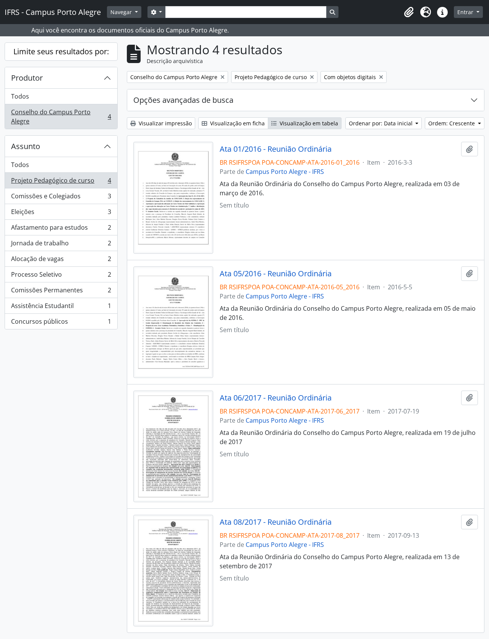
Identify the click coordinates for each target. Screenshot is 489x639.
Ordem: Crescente (452, 123)
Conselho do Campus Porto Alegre (61, 116)
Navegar (121, 12)
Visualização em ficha (237, 123)
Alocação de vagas (61, 261)
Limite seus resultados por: (61, 51)
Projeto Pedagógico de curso (61, 182)
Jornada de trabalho (61, 245)
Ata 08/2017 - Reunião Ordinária (276, 522)
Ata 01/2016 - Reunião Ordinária (276, 149)
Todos (20, 96)
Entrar (466, 12)
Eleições (61, 214)
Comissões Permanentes (61, 292)
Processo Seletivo (61, 276)
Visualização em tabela (308, 123)
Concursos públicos (61, 323)
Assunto (25, 146)
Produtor (27, 78)
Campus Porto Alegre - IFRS (285, 171)
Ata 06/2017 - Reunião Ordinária (276, 397)
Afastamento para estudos (61, 229)
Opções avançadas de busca (183, 100)
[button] (408, 12)
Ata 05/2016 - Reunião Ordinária (276, 273)
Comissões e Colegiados (61, 198)
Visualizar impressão (164, 123)
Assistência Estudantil (61, 308)
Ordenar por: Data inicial (381, 123)
